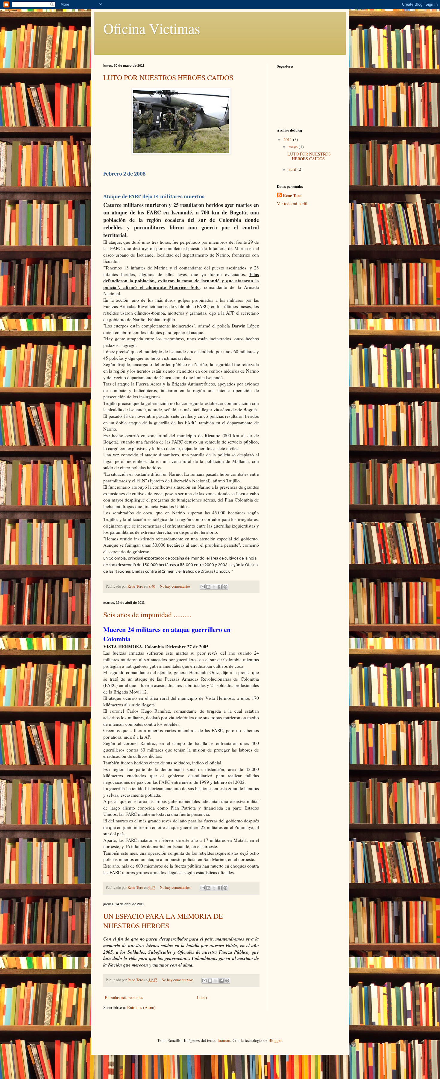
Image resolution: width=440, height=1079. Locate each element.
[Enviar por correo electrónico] (203, 587)
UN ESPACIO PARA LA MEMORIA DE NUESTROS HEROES (163, 920)
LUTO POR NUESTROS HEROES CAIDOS (168, 77)
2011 (288, 139)
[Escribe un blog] (208, 587)
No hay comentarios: (176, 586)
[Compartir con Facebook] (220, 587)
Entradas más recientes (124, 997)
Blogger (275, 1040)
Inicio (202, 997)
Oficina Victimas (151, 28)
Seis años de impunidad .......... (147, 614)
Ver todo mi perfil (292, 203)
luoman (224, 1040)
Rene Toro (292, 196)
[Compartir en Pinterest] (225, 587)
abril (293, 169)
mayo (294, 147)
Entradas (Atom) (141, 1007)
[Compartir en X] (214, 587)
